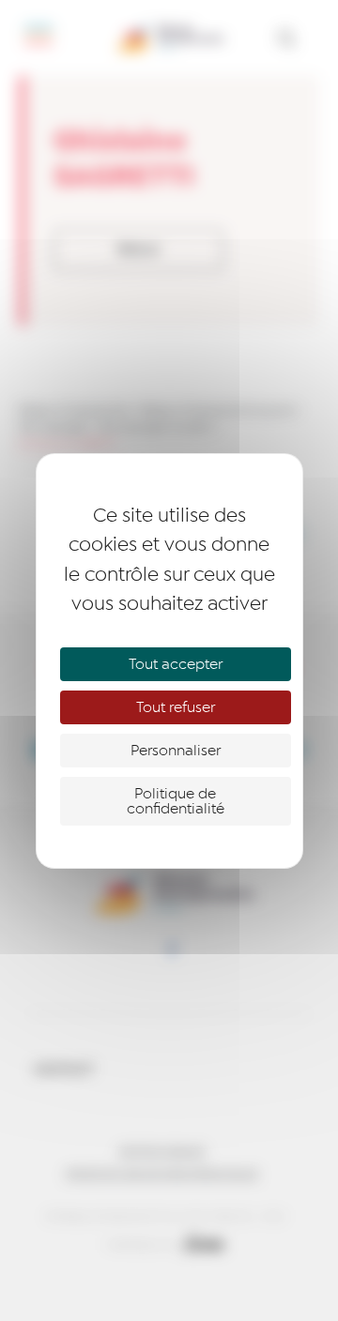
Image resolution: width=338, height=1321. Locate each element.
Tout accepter (176, 664)
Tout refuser (175, 707)
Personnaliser (176, 750)
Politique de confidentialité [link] (175, 801)
